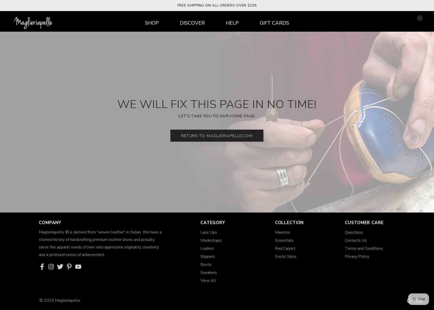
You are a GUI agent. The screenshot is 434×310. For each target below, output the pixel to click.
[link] (43, 267)
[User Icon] (405, 21)
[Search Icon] (392, 22)
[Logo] (34, 21)
